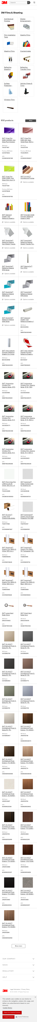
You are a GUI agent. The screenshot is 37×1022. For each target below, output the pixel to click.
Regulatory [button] (8, 971)
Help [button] (5, 977)
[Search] (28, 2)
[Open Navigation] (34, 2)
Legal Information (15, 989)
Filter (30, 120)
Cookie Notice (7, 1008)
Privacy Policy (25, 989)
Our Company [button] (9, 959)
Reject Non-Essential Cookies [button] (12, 1012)
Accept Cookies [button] (8, 1017)
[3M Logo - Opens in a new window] (4, 2)
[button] (22, 1017)
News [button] (5, 965)
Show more (18, 946)
